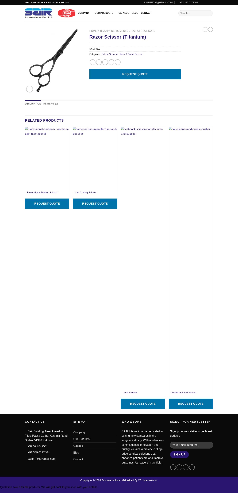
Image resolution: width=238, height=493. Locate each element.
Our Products (104, 13)
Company (84, 13)
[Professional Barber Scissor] (47, 155)
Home (93, 31)
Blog (135, 13)
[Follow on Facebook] (201, 2)
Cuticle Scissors (143, 31)
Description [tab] (33, 103)
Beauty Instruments (114, 31)
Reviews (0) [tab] (50, 103)
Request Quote (135, 74)
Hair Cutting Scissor (86, 192)
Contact (146, 13)
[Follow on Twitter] (208, 2)
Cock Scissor (130, 392)
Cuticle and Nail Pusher (183, 392)
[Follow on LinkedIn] (211, 2)
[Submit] (209, 13)
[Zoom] (29, 89)
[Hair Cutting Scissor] (95, 155)
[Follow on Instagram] (205, 2)
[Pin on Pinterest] (111, 62)
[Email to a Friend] (105, 62)
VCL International (147, 480)
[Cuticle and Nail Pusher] (191, 258)
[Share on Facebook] (92, 62)
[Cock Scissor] (143, 258)
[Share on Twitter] (99, 62)
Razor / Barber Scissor (131, 54)
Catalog (123, 13)
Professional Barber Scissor (42, 192)
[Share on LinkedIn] (118, 62)
